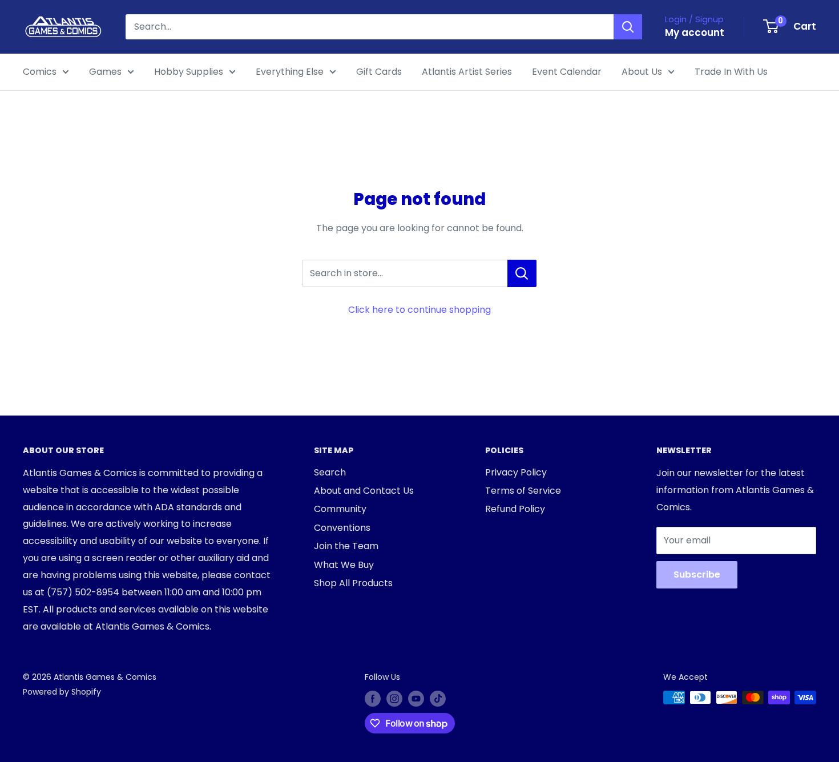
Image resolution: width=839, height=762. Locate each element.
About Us (642, 71)
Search (330, 472)
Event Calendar (567, 71)
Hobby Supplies (188, 71)
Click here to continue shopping (419, 309)
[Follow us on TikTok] (438, 699)
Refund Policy (515, 508)
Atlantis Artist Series (467, 71)
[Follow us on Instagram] (394, 699)
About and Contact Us (364, 490)
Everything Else (290, 71)
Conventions (342, 527)
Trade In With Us (731, 71)
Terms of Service (523, 490)
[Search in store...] (522, 273)
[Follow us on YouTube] (416, 699)
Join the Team (346, 546)
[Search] (628, 26)
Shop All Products (353, 583)
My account (694, 32)
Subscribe (696, 574)
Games (105, 71)
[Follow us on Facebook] (373, 699)
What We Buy (344, 564)
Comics (40, 71)
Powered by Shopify (62, 692)
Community (340, 508)
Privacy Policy (516, 472)
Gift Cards (379, 71)
